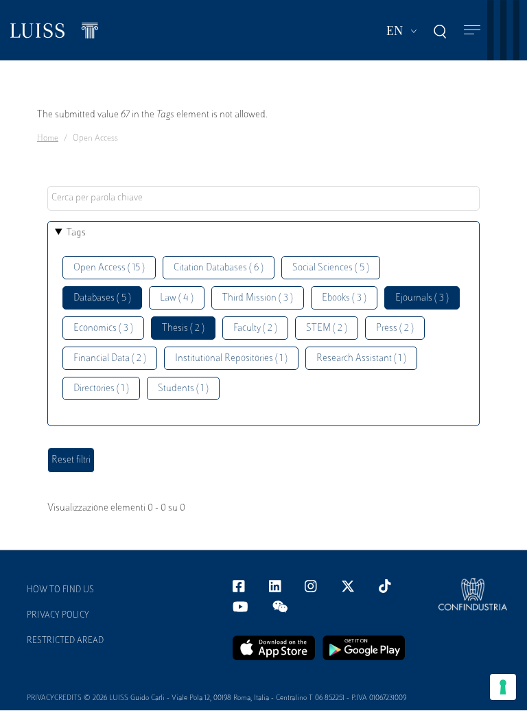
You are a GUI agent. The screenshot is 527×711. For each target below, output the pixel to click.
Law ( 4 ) (177, 298)
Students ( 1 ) (183, 389)
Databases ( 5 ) (102, 298)
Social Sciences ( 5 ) (330, 268)
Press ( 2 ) (395, 328)
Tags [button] (76, 233)
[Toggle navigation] (472, 30)
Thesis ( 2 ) (183, 328)
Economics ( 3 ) (103, 328)
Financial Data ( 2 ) (109, 358)
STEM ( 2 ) (326, 328)
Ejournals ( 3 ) (422, 298)
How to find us (60, 590)
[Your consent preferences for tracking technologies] (503, 687)
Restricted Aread (65, 641)
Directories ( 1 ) (101, 389)
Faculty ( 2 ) (255, 328)
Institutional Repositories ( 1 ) (231, 358)
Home (47, 139)
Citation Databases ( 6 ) (219, 268)
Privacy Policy (58, 615)
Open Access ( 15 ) (109, 268)
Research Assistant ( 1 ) (361, 358)
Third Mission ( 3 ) (257, 298)
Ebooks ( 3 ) (344, 298)
